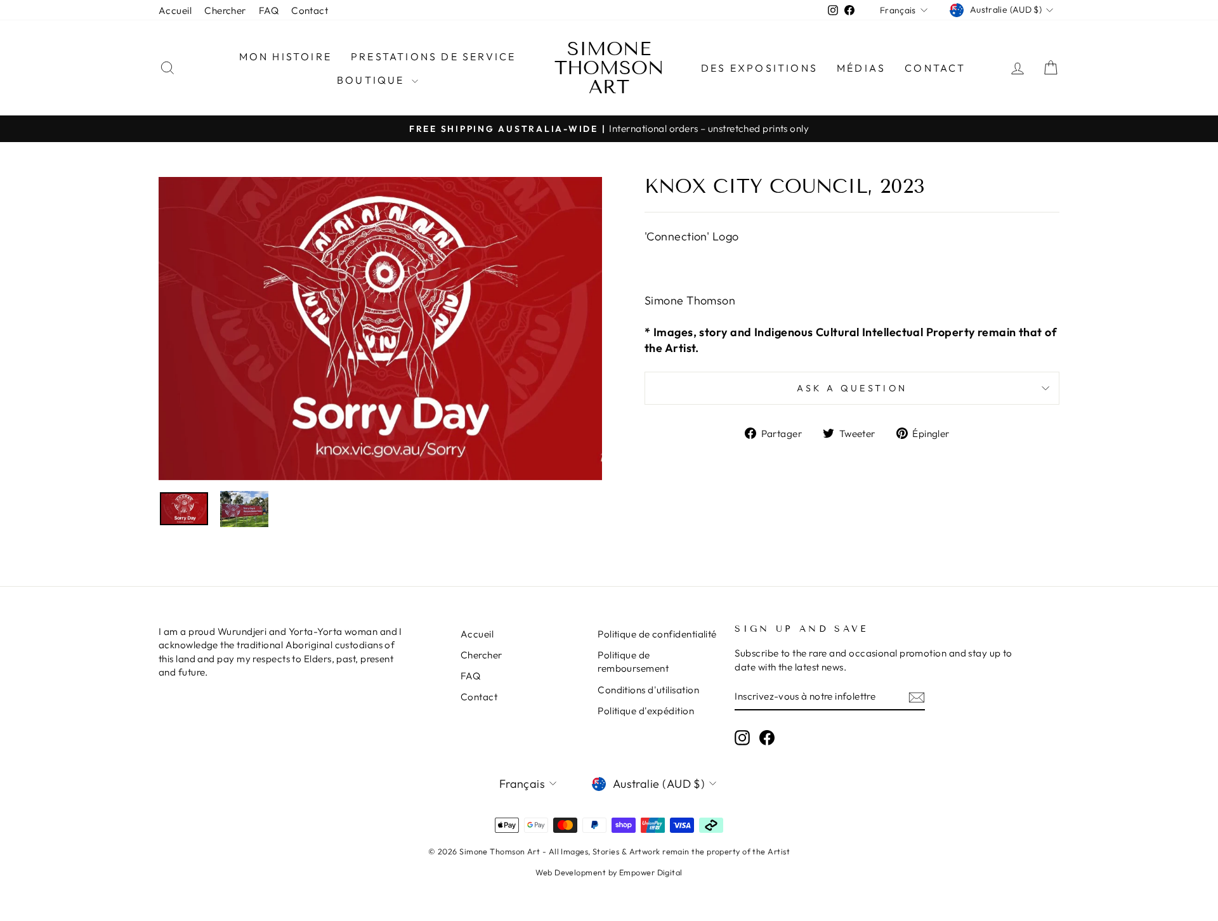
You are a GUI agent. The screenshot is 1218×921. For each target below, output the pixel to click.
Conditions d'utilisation (648, 690)
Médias (861, 68)
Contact (309, 10)
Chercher (225, 10)
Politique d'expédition (646, 711)
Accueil (175, 10)
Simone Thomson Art (609, 67)
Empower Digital (651, 872)
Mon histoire (285, 56)
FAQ (268, 10)
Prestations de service (433, 56)
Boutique (373, 80)
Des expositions (759, 68)
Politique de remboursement (633, 661)
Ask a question (852, 388)
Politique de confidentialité (657, 634)
